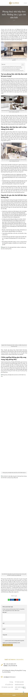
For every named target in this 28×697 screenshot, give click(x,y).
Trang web (5, 634)
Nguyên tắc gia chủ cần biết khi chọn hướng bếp (11, 69)
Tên (4, 623)
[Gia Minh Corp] (14, 3)
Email (4, 629)
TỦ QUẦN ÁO (9, 684)
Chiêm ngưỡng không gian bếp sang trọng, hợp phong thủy (13, 70)
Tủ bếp (11, 682)
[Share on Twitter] (13, 600)
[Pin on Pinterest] (17, 600)
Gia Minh (23, 36)
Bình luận (5, 612)
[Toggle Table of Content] (22, 65)
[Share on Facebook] (11, 600)
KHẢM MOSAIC (19, 684)
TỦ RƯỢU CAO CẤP (7, 687)
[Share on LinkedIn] (19, 600)
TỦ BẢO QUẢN (19, 682)
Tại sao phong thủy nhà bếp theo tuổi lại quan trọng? (12, 66)
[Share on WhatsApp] (9, 600)
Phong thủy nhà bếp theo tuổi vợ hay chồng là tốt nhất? (12, 67)
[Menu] (1, 2)
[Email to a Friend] (15, 600)
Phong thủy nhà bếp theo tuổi (8, 29)
